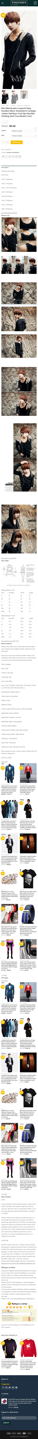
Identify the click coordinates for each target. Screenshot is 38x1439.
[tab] (19, 167)
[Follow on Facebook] (3, 1387)
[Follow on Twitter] (9, 1387)
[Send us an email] (13, 1387)
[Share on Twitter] (9, 156)
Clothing (13, 105)
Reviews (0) (4, 175)
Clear (35, 128)
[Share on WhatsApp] (3, 156)
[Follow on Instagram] (6, 1387)
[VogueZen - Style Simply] (19, 3)
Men (7, 105)
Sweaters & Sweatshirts (23, 105)
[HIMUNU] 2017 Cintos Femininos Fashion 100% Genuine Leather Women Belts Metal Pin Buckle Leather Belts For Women (9, 895)
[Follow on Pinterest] (16, 1387)
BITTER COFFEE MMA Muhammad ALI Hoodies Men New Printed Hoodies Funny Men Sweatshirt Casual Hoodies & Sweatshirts (28, 1364)
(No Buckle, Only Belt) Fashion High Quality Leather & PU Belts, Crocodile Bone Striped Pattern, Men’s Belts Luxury (28, 859)
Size (2, 135)
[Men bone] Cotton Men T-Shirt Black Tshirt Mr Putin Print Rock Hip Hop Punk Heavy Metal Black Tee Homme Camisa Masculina (28, 895)
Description (4, 167)
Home (3, 105)
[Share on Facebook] (6, 156)
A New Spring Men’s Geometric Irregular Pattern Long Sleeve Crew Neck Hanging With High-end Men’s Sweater (9, 1363)
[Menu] (2, 3)
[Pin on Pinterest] (16, 156)
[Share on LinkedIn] (19, 156)
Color (3, 130)
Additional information (8, 171)
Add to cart (17, 142)
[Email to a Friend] (13, 156)
